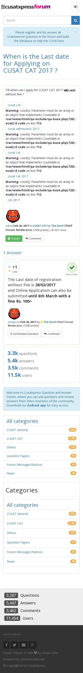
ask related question (26, 334)
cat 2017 (14, 200)
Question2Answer (32, 659)
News (10, 473)
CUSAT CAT (40, 226)
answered (14, 322)
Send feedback (11, 634)
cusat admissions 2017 (23, 129)
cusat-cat (14, 105)
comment (35, 238)
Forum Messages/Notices (24, 465)
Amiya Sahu (50, 653)
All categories (22, 420)
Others (11, 447)
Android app (36, 405)
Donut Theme (13, 653)
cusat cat (14, 152)
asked (9, 226)
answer (15, 238)
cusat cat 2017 (18, 176)
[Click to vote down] (9, 271)
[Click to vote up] (9, 267)
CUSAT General (17, 430)
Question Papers (18, 456)
